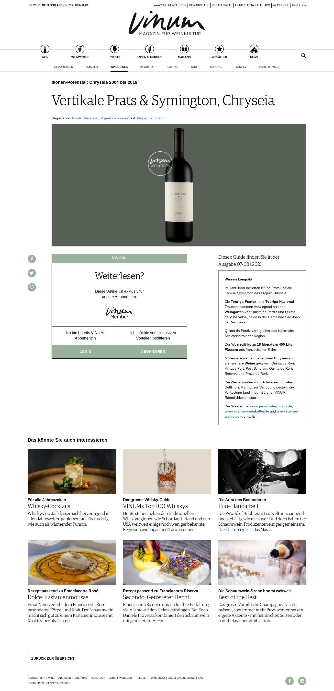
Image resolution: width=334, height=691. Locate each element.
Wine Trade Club (59, 678)
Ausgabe (216, 66)
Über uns (81, 678)
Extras (172, 66)
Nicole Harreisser (85, 118)
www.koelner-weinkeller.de (247, 411)
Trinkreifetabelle (248, 5)
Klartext (147, 66)
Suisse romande (77, 5)
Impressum (157, 678)
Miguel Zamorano (114, 118)
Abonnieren (153, 351)
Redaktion (98, 678)
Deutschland (52, 5)
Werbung (125, 678)
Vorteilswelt (222, 5)
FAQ (200, 678)
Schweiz (34, 5)
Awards (160, 5)
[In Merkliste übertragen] (32, 287)
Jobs (112, 678)
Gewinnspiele (199, 5)
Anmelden (299, 5)
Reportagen (63, 66)
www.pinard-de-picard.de (271, 406)
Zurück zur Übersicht (53, 658)
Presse (141, 678)
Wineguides (119, 66)
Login (85, 351)
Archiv (241, 66)
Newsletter (177, 5)
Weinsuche (281, 5)
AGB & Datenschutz (181, 678)
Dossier (92, 66)
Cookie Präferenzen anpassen (49, 683)
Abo (267, 5)
